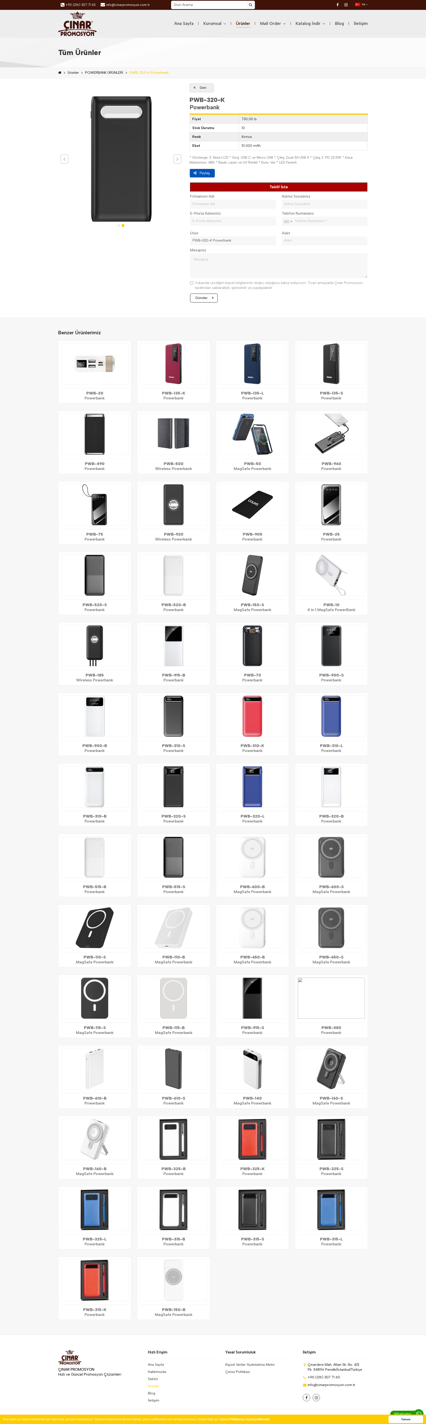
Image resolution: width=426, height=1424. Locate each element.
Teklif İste (278, 187)
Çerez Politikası (237, 1372)
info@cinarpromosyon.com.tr (128, 5)
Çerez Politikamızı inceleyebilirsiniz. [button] (245, 1419)
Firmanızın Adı (202, 196)
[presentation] (64, 159)
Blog (339, 23)
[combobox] (287, 221)
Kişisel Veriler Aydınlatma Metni (250, 1365)
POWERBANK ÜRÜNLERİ (104, 73)
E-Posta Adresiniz (205, 213)
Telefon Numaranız (298, 213)
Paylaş (205, 173)
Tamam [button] (405, 1419)
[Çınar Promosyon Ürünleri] (77, 23)
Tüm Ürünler (79, 52)
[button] (119, 225)
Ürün (194, 233)
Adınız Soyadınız (296, 196)
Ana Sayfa (184, 23)
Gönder (201, 298)
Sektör (153, 1379)
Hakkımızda (157, 1372)
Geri (203, 88)
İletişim (361, 23)
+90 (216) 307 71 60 (81, 5)
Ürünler (243, 23)
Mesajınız (198, 250)
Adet (286, 233)
